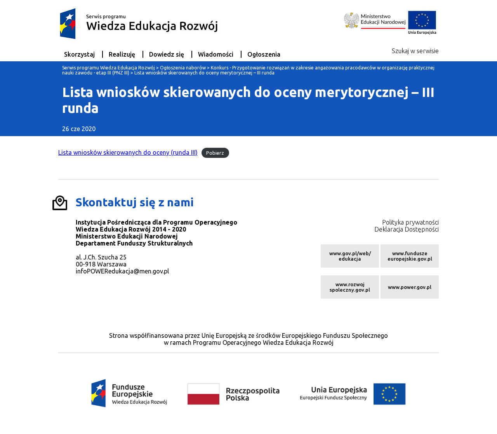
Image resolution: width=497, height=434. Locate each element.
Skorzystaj (79, 54)
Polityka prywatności (410, 222)
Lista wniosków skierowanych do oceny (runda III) (128, 152)
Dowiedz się (166, 54)
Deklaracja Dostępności (406, 229)
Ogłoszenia (263, 54)
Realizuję (122, 54)
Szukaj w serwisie (415, 50)
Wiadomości (215, 54)
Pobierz (215, 153)
